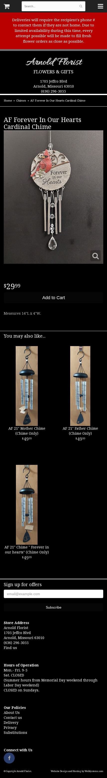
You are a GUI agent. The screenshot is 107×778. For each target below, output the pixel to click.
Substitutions (15, 733)
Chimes (21, 100)
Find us (10, 648)
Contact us (13, 718)
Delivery (11, 723)
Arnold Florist (53, 63)
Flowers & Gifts (53, 71)
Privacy (10, 728)
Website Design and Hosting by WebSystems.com (77, 771)
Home (8, 100)
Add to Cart (53, 297)
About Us (12, 713)
